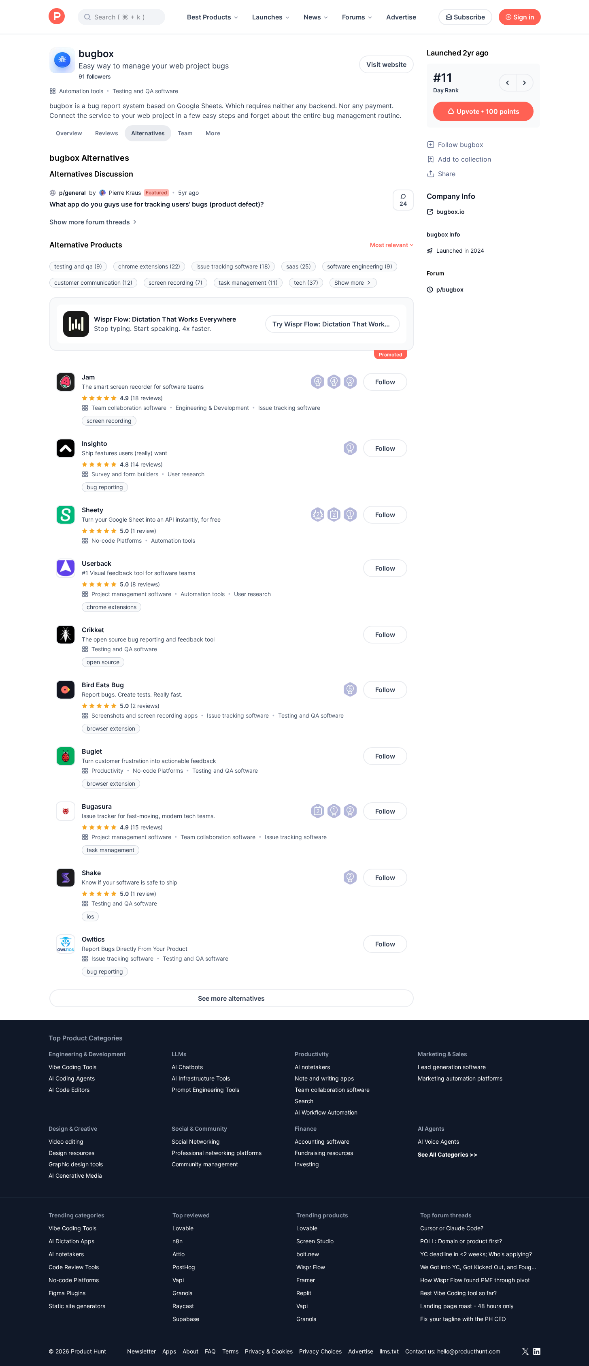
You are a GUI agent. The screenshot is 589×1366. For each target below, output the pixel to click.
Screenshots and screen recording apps (144, 715)
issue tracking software (233, 266)
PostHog (183, 1267)
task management (248, 282)
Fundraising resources (324, 1152)
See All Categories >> (448, 1154)
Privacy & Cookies (269, 1351)
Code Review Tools (74, 1267)
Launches (267, 17)
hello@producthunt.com (468, 1351)
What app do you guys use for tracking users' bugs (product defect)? (156, 204)
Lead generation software (452, 1066)
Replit (303, 1292)
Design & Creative (73, 1128)
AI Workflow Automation (326, 1112)
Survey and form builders (124, 474)
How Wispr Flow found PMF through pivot (475, 1279)
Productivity (107, 770)
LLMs (179, 1054)
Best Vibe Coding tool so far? (458, 1292)
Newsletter (141, 1351)
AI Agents (431, 1128)
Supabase (185, 1318)
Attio (178, 1254)
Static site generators (77, 1305)
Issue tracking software (289, 407)
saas (298, 266)
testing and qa (78, 266)
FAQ (210, 1351)
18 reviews (146, 397)
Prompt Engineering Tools (205, 1089)
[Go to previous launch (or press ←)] (508, 83)
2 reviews (144, 705)
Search (304, 1100)
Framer (305, 1279)
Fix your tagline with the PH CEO (463, 1318)
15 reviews (146, 827)
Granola (182, 1292)
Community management (205, 1164)
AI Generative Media (75, 1175)
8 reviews (145, 584)
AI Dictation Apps (71, 1241)
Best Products (209, 17)
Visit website (386, 64)
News (312, 17)
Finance (306, 1128)
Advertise (401, 17)
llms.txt (389, 1351)
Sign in (523, 17)
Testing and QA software (145, 90)
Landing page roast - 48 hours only (467, 1305)
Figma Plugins (67, 1292)
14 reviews (146, 464)
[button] (213, 133)
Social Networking (196, 1141)
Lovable (182, 1228)
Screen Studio (315, 1241)
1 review (143, 530)
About (190, 1351)
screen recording (175, 282)
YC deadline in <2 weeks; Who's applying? (476, 1254)
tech (306, 282)
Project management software (131, 593)
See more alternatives (231, 998)
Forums (353, 17)
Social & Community (199, 1128)
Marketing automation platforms (460, 1078)
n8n (177, 1241)
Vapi (178, 1279)
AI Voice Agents (438, 1141)
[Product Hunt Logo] (57, 17)
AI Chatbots (187, 1066)
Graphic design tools (76, 1164)
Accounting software (322, 1141)
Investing (307, 1164)
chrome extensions (149, 266)
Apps (169, 1351)
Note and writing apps (324, 1078)
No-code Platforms (116, 540)
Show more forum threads (89, 222)
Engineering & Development (212, 407)
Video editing (66, 1141)
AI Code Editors (69, 1089)
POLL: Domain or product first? (461, 1241)
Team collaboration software (128, 407)
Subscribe (469, 17)
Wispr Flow (310, 1267)
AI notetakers (312, 1066)
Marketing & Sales (442, 1054)
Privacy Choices (320, 1351)
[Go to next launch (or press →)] (525, 83)
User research (186, 474)
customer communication (93, 282)
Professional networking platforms (217, 1152)
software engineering (359, 266)
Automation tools (81, 90)
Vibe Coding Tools (72, 1066)
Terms (230, 1351)
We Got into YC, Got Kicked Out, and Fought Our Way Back (478, 1268)
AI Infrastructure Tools (201, 1078)
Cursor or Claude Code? (451, 1228)
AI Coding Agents (72, 1078)
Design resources (71, 1152)
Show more (349, 282)
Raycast (183, 1305)
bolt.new (307, 1254)
